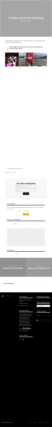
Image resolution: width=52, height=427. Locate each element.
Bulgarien (25, 315)
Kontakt (35, 422)
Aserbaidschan (29, 315)
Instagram (20, 339)
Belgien (25, 318)
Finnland (28, 324)
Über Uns (30, 422)
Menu (48, 2)
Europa (29, 20)
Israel (24, 325)
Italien (26, 330)
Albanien (26, 322)
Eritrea (24, 321)
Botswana (24, 317)
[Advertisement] (26, 237)
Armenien (21, 325)
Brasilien (27, 317)
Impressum (47, 422)
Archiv (28, 318)
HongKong (21, 322)
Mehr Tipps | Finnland (23, 303)
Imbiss (16, 168)
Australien (21, 317)
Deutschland (24, 20)
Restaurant (20, 168)
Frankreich (27, 321)
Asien (30, 314)
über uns (26, 214)
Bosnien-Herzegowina (23, 324)
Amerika (21, 328)
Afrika (26, 325)
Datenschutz (40, 422)
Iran (31, 328)
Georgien (23, 330)
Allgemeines (29, 325)
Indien (20, 330)
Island (29, 322)
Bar (8, 168)
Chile (23, 315)
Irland (24, 322)
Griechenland (21, 318)
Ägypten (20, 314)
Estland (20, 315)
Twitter (23, 339)
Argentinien (21, 321)
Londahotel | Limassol (23, 305)
